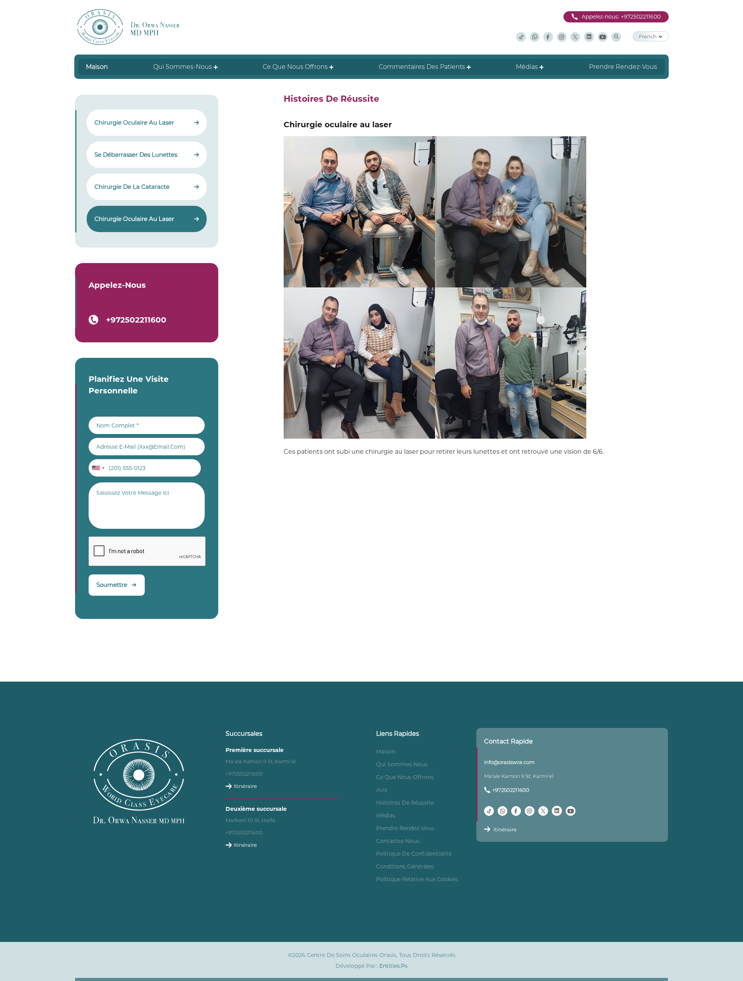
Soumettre (111, 584)
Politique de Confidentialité (414, 853)
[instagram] (562, 36)
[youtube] (603, 36)
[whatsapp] (534, 36)
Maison (385, 751)
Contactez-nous (397, 840)
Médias (385, 815)
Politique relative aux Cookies (417, 879)
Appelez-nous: (621, 16)
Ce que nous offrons (405, 777)
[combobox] (98, 468)
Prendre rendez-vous (405, 828)
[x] (575, 36)
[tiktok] (521, 36)
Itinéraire (245, 786)
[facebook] (548, 36)
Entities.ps (393, 965)
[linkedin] (589, 36)
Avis (381, 789)
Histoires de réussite (405, 802)
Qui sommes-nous (402, 764)
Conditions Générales (405, 866)
